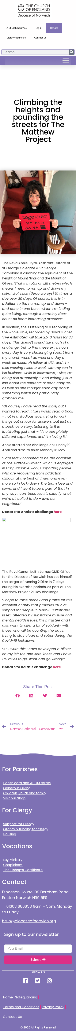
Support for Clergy (18, 824)
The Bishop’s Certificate (23, 869)
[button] (17, 695)
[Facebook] (26, 980)
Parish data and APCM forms (27, 783)
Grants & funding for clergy (25, 829)
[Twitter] (38, 980)
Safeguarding (26, 997)
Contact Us (40, 37)
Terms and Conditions (21, 1007)
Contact (14, 882)
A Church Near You (17, 28)
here (58, 511)
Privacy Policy (53, 1007)
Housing (9, 834)
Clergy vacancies (16, 37)
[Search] (71, 52)
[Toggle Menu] (65, 60)
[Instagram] (50, 980)
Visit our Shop (14, 798)
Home (8, 997)
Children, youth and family (24, 793)
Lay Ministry (12, 859)
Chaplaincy (13, 864)
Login (39, 28)
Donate (54, 28)
